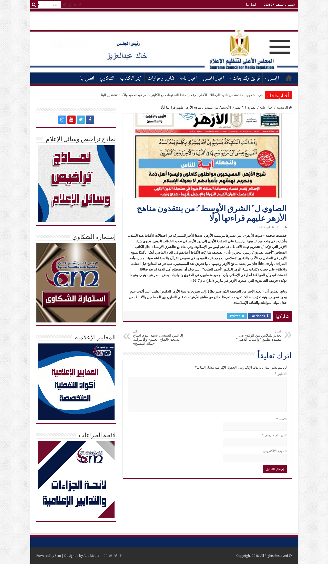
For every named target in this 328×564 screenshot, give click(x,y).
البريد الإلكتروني (274, 435)
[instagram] (65, 5)
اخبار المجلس (213, 78)
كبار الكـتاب (131, 78)
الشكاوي (107, 78)
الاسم (281, 419)
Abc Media (91, 556)
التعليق (281, 374)
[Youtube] (70, 5)
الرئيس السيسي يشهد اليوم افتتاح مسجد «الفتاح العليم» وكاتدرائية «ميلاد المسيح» (158, 338)
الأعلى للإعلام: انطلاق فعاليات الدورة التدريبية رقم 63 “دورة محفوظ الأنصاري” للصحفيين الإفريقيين (195, 95)
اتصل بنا (251, 4)
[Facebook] (79, 5)
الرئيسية (288, 77)
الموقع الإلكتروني (275, 451)
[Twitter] (75, 5)
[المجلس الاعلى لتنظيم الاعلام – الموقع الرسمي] (164, 40)
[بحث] (34, 4)
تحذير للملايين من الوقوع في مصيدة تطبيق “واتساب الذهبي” (259, 335)
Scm (58, 556)
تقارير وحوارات (160, 78)
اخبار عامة (188, 78)
